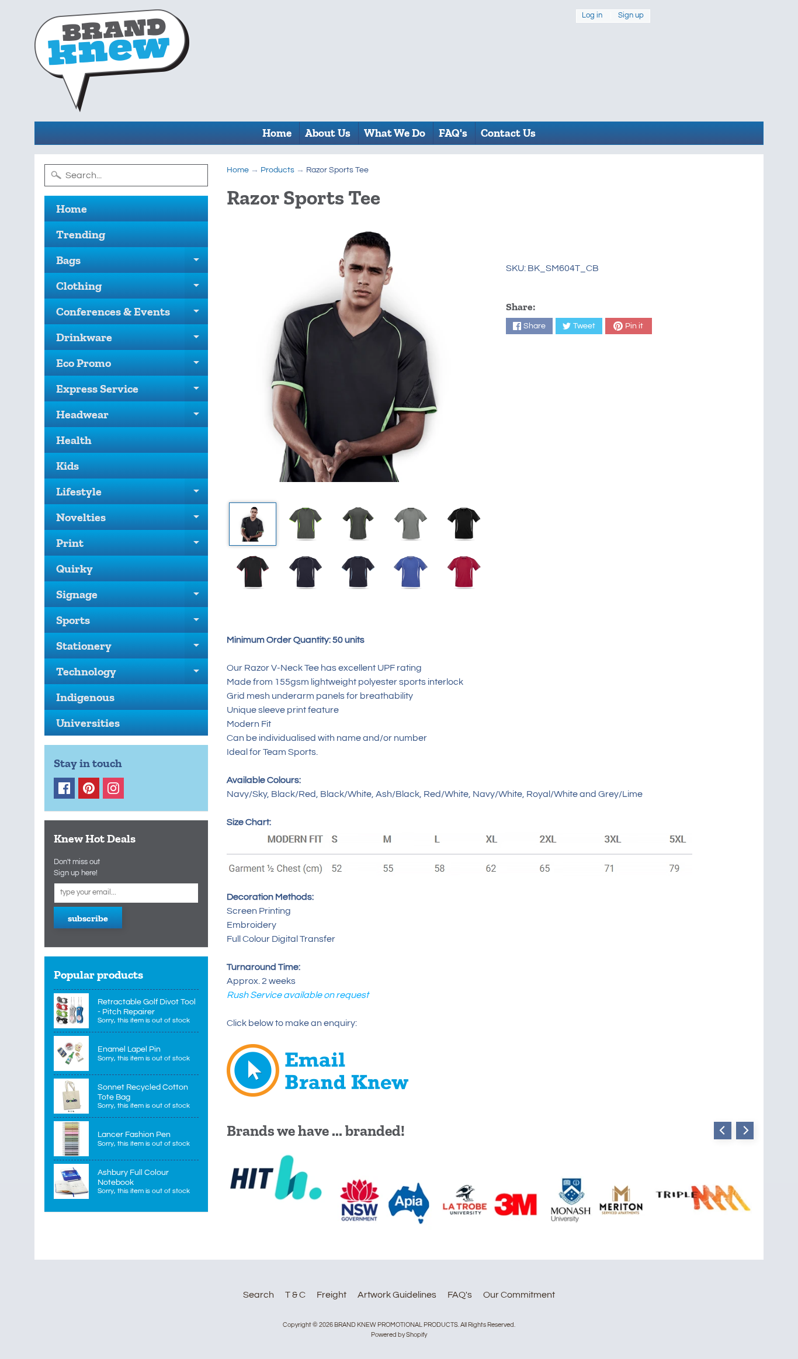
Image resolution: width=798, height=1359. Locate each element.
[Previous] (722, 1130)
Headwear (132, 417)
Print (132, 546)
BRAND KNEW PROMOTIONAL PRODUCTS (396, 1325)
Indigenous (85, 697)
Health (74, 440)
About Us (328, 133)
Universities (88, 723)
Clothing (132, 289)
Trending (80, 234)
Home (277, 133)
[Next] (745, 1130)
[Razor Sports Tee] (252, 524)
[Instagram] (113, 788)
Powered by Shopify (399, 1335)
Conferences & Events (132, 314)
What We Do (394, 133)
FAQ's (453, 133)
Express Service (132, 391)
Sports (132, 623)
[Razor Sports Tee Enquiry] (317, 1089)
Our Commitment (519, 1294)
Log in (592, 15)
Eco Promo (132, 366)
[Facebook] (64, 788)
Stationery (132, 648)
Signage (132, 597)
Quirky (74, 568)
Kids (67, 466)
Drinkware (132, 340)
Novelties (132, 520)
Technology (132, 674)
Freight (331, 1294)
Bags (132, 263)
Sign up (631, 15)
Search (258, 1294)
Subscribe (88, 918)
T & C (295, 1294)
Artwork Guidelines (397, 1294)
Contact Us (508, 133)
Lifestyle (132, 494)
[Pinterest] (88, 788)
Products (277, 170)
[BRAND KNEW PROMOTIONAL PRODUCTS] (111, 60)
